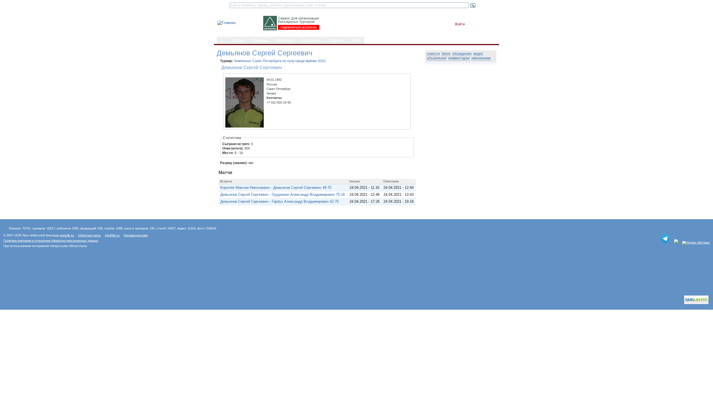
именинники (481, 58)
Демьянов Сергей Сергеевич (251, 67)
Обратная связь (89, 235)
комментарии (459, 58)
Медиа (237, 40)
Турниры (260, 40)
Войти (460, 24)
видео (478, 54)
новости (433, 54)
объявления (436, 58)
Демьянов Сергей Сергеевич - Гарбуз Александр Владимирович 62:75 (279, 201)
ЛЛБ (356, 40)
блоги (446, 54)
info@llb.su (112, 235)
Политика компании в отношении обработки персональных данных (50, 240)
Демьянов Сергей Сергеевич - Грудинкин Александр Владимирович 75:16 (282, 194)
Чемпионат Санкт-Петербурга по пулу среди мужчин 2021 (280, 61)
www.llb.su (67, 235)
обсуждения (462, 54)
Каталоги (310, 40)
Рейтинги (285, 40)
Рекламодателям (136, 235)
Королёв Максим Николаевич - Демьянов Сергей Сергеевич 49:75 (275, 187)
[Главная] (227, 23)
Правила (335, 40)
